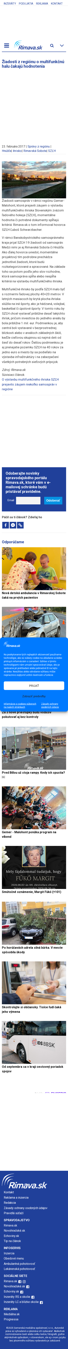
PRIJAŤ (34, 685)
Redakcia (10, 1203)
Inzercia (9, 1253)
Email (11, 500)
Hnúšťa (6, 151)
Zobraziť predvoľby (34, 696)
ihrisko (17, 151)
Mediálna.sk (12, 1314)
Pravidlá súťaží (13, 1213)
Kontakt (57, 3)
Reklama (42, 3)
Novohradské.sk (14, 1230)
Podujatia (26, 3)
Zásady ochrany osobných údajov (50, 705)
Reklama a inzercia (16, 1197)
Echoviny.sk (11, 1236)
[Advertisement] (34, 105)
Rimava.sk (10, 1225)
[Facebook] (5, 525)
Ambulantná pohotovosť (20, 1264)
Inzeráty (10, 3)
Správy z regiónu (39, 146)
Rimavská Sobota (34, 151)
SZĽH (52, 151)
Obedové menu (14, 1258)
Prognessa (11, 1319)
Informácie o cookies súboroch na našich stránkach (20, 705)
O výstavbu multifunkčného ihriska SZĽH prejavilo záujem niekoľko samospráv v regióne (30, 384)
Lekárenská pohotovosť (20, 1269)
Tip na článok (12, 1241)
